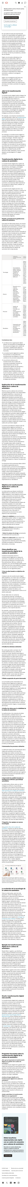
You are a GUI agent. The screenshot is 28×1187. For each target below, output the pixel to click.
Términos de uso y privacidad (17, 1168)
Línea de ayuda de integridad (8, 1177)
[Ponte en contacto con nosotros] (25, 3)
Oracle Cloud (7, 1026)
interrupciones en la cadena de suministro (13, 790)
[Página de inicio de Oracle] (6, 3)
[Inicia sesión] (22, 3)
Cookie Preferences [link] (6, 1170)
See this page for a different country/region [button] (10, 25)
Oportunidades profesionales (8, 1173)
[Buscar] (16, 3)
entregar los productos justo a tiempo (13, 917)
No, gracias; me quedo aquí (10, 21)
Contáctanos (18, 1177)
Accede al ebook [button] (8, 1155)
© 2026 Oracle (5, 1168)
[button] (3, 3)
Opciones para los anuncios (17, 1170)
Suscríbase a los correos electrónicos (9, 1175)
